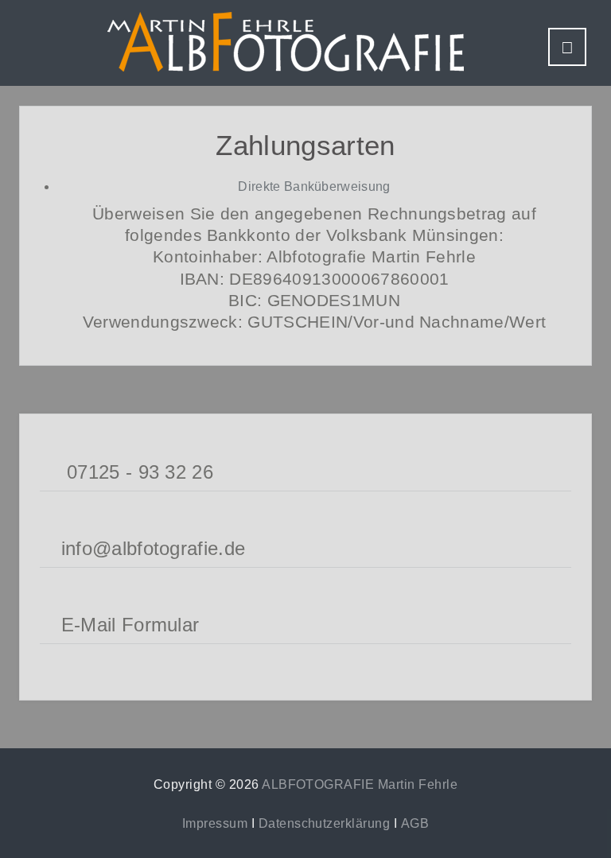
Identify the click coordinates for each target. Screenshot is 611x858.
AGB (415, 823)
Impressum (214, 823)
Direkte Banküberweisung (314, 186)
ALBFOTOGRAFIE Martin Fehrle (359, 784)
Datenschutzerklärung (325, 823)
